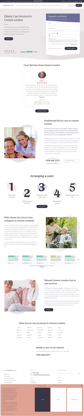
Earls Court (60, 330)
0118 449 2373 (38, 1)
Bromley (39, 327)
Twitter (59, 382)
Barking (19, 330)
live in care (23, 244)
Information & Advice (9, 378)
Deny (58, 399)
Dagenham (50, 337)
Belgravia (29, 327)
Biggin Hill (29, 335)
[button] (81, 385)
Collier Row (50, 330)
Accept (42, 399)
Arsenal (19, 327)
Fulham (59, 335)
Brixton (29, 337)
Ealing (59, 327)
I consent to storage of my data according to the (64, 44)
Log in (81, 1)
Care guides (51, 5)
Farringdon (60, 332)
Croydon (50, 335)
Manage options (74, 399)
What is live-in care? (22, 5)
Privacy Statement (10, 413)
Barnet (18, 332)
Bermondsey (30, 330)
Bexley (28, 332)
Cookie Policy (4, 413)
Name (50, 23)
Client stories (58, 5)
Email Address (51, 28)
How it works (31, 5)
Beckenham (19, 337)
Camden (39, 332)
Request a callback (70, 160)
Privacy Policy (74, 44)
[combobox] (50, 36)
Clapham (50, 327)
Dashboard (63, 1)
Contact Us (75, 1)
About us (70, 1)
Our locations (45, 5)
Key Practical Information (10, 380)
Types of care (38, 5)
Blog (62, 5)
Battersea (19, 335)
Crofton (49, 332)
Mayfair (59, 337)
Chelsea (39, 335)
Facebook (59, 380)
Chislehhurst (40, 337)
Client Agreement (8, 382)
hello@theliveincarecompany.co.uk (41, 374)
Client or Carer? (52, 38)
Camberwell (40, 330)
